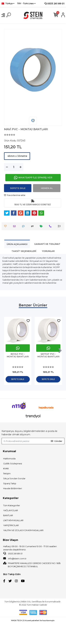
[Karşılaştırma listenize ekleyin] (33, 226)
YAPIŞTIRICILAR (11, 525)
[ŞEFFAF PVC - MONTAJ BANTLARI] (48, 330)
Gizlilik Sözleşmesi (12, 463)
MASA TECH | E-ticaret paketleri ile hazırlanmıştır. (33, 620)
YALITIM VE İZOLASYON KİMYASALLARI (23, 530)
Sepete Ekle (17, 188)
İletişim (7, 473)
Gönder (58, 441)
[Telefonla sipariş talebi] (51, 226)
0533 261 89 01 (55, 3)
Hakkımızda (9, 458)
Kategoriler (11, 498)
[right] (60, 351)
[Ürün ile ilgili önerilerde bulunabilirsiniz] (60, 226)
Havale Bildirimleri (12, 488)
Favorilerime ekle (16, 195)
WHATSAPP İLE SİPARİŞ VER (35, 177)
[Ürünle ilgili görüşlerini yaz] (24, 226)
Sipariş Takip (9, 483)
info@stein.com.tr (17, 558)
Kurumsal (9, 451)
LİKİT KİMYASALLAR (13, 520)
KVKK (6, 468)
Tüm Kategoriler (11, 505)
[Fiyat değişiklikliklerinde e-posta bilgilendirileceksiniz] (42, 226)
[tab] (17, 244)
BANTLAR (8, 515)
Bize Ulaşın (10, 540)
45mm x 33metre (17, 156)
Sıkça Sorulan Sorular (14, 478)
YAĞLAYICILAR (10, 510)
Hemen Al (47, 188)
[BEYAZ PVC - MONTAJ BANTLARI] (18, 330)
